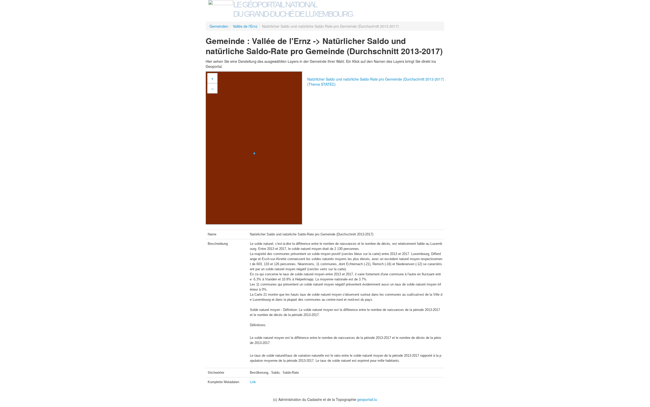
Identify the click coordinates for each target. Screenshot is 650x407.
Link (253, 382)
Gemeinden (218, 26)
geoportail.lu (367, 399)
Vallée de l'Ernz (245, 26)
